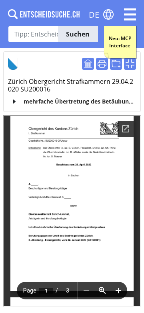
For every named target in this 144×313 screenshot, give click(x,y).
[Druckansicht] (102, 64)
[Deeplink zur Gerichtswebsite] (88, 64)
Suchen (78, 34)
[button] (130, 14)
